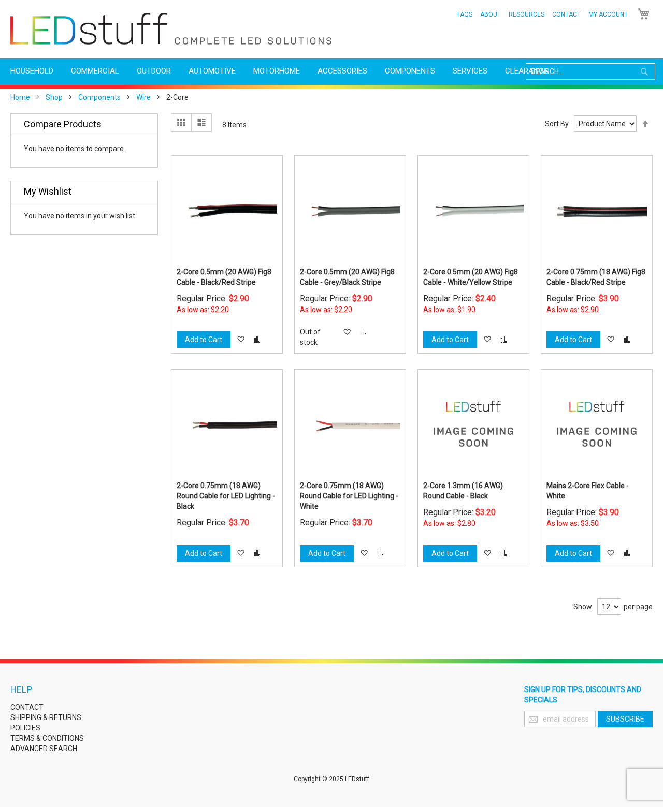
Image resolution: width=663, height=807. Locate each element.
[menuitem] (32, 71)
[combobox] (590, 71)
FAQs (464, 14)
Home (20, 97)
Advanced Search (43, 748)
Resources (526, 14)
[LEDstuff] (171, 28)
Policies (25, 728)
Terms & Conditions (47, 738)
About (490, 14)
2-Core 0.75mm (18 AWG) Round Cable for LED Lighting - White (349, 495)
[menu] (331, 71)
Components (99, 97)
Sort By (557, 124)
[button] (240, 339)
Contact (566, 14)
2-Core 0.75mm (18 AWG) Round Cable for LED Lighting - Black (226, 495)
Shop (54, 97)
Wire (143, 97)
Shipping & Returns (45, 717)
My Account (608, 14)
